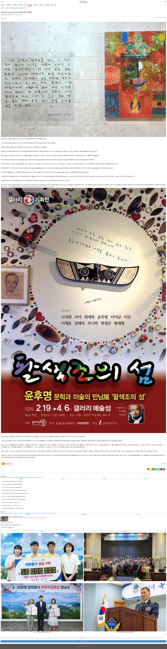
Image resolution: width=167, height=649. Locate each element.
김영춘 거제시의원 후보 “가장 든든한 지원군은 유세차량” (13, 490)
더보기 (165, 634)
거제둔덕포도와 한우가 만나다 (7, 522)
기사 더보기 (163, 463)
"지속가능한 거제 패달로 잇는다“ (8, 527)
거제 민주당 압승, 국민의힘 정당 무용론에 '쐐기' (11, 487)
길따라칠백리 (83, 514)
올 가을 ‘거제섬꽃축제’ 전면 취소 (13, 8)
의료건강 (41, 4)
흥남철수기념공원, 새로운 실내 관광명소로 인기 (11, 524)
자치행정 (15, 4)
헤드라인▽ (3, 8)
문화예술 (30, 4)
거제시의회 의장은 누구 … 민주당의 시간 (10, 505)
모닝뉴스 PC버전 (83, 641)
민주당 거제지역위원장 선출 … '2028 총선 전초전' (12, 508)
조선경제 (20, 4)
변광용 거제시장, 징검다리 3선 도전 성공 (10, 502)
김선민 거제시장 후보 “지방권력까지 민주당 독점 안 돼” (13, 499)
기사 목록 (82, 637)
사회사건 (35, 4)
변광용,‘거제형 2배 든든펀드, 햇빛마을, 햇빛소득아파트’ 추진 (14, 493)
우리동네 (28, 514)
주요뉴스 (3, 4)
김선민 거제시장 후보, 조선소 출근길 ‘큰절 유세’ (12, 484)
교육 (25, 4)
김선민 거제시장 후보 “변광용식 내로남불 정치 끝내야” (13, 496)
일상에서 (139, 514)
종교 (51, 4)
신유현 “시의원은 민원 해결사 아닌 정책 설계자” (12, 481)
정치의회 (9, 4)
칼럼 (55, 4)
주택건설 (47, 4)
